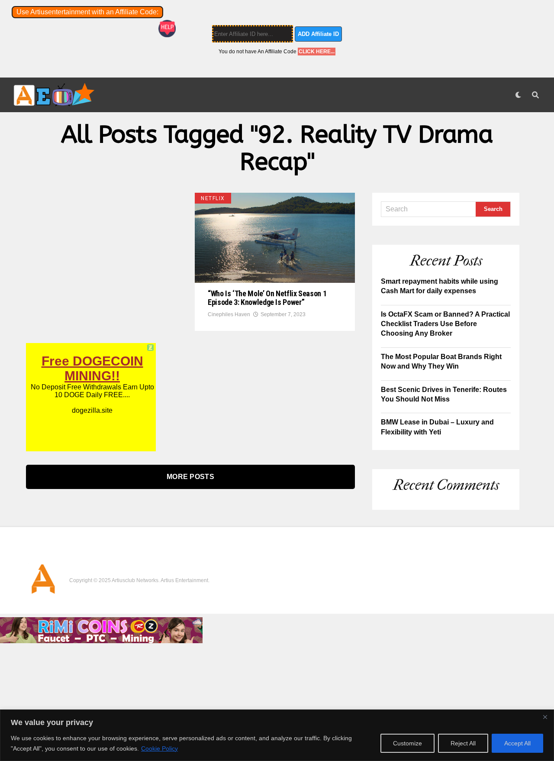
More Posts (190, 476)
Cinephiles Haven (229, 314)
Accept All (517, 743)
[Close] (545, 717)
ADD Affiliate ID (318, 34)
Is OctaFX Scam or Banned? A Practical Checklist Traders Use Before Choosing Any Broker (445, 324)
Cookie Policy (159, 748)
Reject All (463, 743)
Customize (407, 743)
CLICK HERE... (317, 52)
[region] (277, 735)
